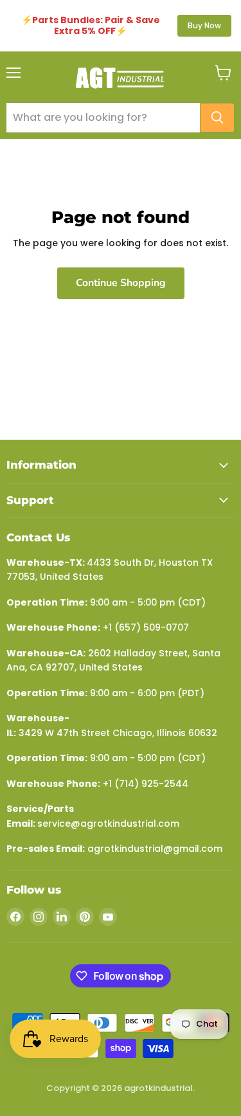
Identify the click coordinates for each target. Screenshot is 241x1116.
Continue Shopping (121, 283)
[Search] (217, 117)
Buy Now (204, 25)
